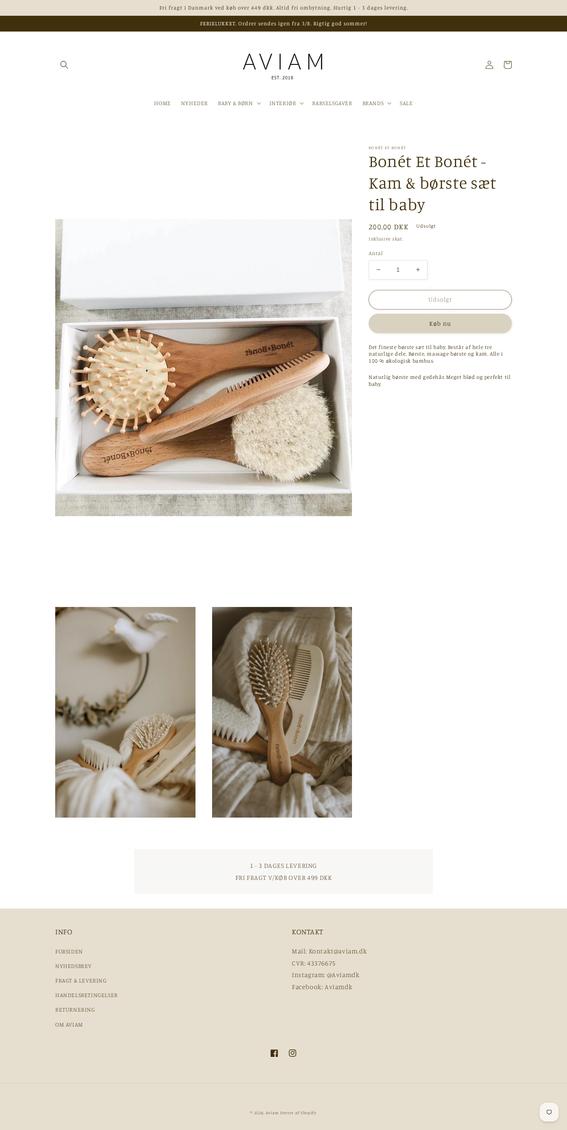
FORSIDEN (69, 951)
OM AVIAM (69, 1024)
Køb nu (440, 323)
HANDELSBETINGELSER (86, 994)
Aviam (272, 1112)
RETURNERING (75, 1009)
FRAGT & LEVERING (81, 980)
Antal (376, 253)
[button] (64, 65)
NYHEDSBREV (73, 965)
